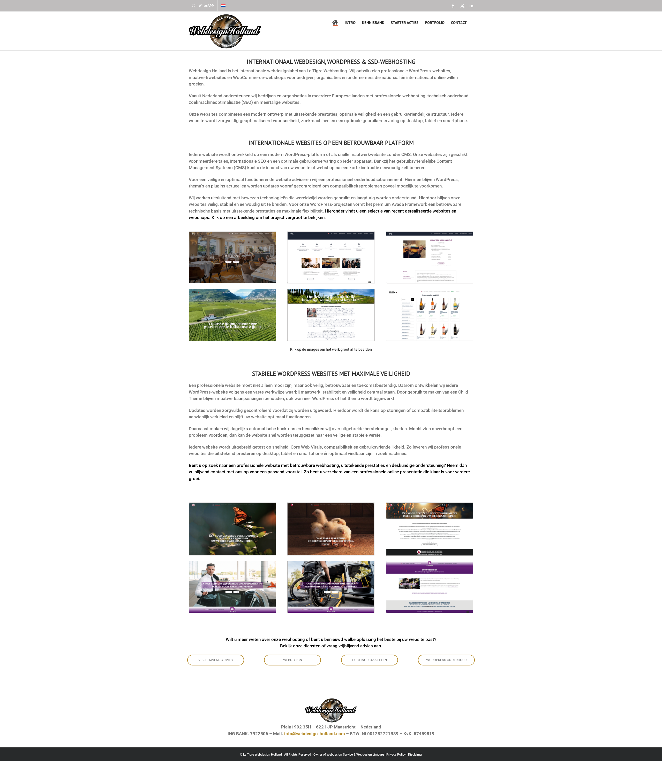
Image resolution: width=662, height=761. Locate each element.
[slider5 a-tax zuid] (331, 563)
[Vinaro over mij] (331, 291)
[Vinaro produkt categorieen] (429, 291)
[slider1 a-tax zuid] (232, 563)
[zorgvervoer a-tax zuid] (429, 563)
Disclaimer (415, 754)
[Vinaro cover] (232, 291)
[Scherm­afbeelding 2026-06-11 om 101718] (232, 504)
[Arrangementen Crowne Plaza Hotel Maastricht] (331, 233)
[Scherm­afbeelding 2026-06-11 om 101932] (331, 504)
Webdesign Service (340, 754)
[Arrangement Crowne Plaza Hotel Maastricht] (429, 233)
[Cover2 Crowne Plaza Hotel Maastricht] (232, 233)
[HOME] (335, 22)
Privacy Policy (396, 754)
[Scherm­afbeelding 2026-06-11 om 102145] (429, 504)
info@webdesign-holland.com (314, 733)
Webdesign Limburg (370, 754)
